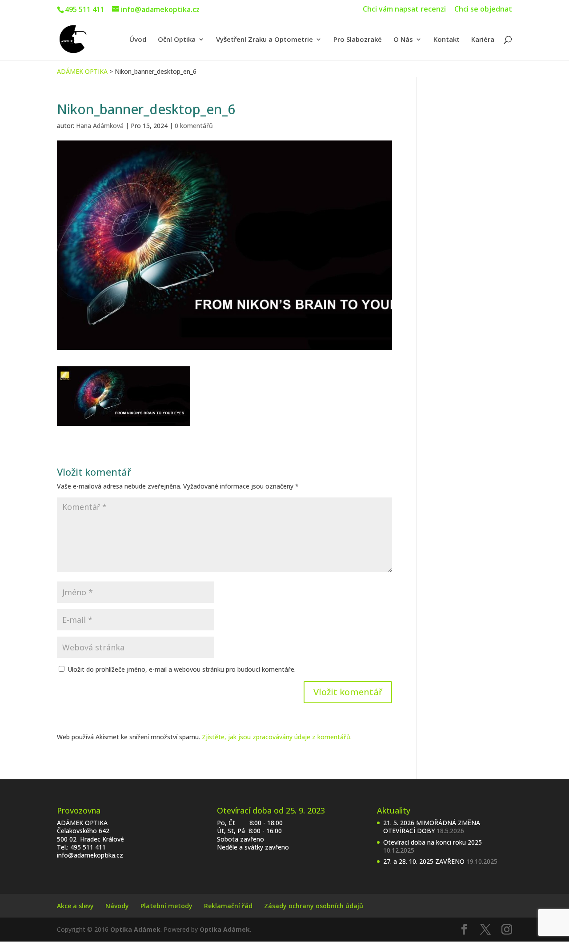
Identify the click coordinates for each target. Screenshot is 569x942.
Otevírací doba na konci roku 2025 (432, 842)
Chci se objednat (483, 9)
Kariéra (482, 40)
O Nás (403, 40)
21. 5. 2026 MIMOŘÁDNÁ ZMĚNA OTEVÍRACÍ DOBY (431, 826)
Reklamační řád (228, 906)
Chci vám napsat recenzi (404, 9)
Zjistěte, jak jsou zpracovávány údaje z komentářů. (277, 737)
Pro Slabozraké (357, 40)
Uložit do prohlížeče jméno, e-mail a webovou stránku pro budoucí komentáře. (182, 669)
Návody (117, 906)
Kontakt (446, 40)
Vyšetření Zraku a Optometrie (264, 40)
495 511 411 (88, 847)
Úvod (137, 40)
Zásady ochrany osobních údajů (313, 906)
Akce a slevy (75, 906)
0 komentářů (194, 125)
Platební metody (166, 906)
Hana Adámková (100, 125)
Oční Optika (177, 40)
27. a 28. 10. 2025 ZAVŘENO (424, 861)
